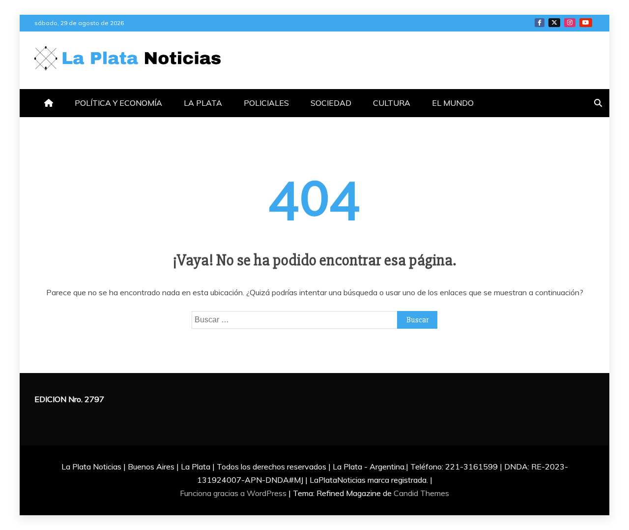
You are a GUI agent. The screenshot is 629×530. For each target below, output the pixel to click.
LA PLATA (203, 103)
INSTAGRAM (569, 22)
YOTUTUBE (585, 22)
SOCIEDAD (331, 103)
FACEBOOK (539, 22)
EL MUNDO (453, 103)
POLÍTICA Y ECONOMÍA (118, 103)
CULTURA (391, 103)
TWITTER (554, 22)
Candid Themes (421, 493)
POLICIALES (266, 103)
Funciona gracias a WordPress (234, 493)
